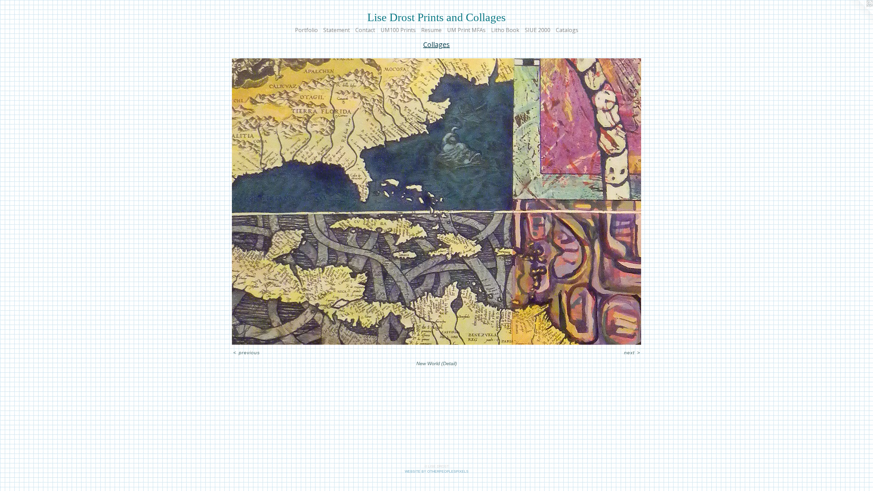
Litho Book (505, 30)
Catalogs (567, 30)
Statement (336, 30)
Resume (431, 30)
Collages (436, 44)
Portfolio (306, 30)
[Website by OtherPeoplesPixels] (859, 13)
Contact (365, 30)
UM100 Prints (398, 30)
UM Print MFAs (466, 30)
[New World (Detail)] (436, 201)
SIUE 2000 (537, 30)
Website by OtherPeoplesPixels (437, 471)
